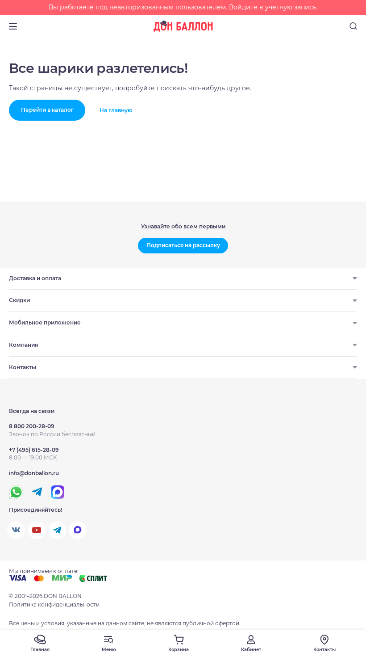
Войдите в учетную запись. (273, 7)
